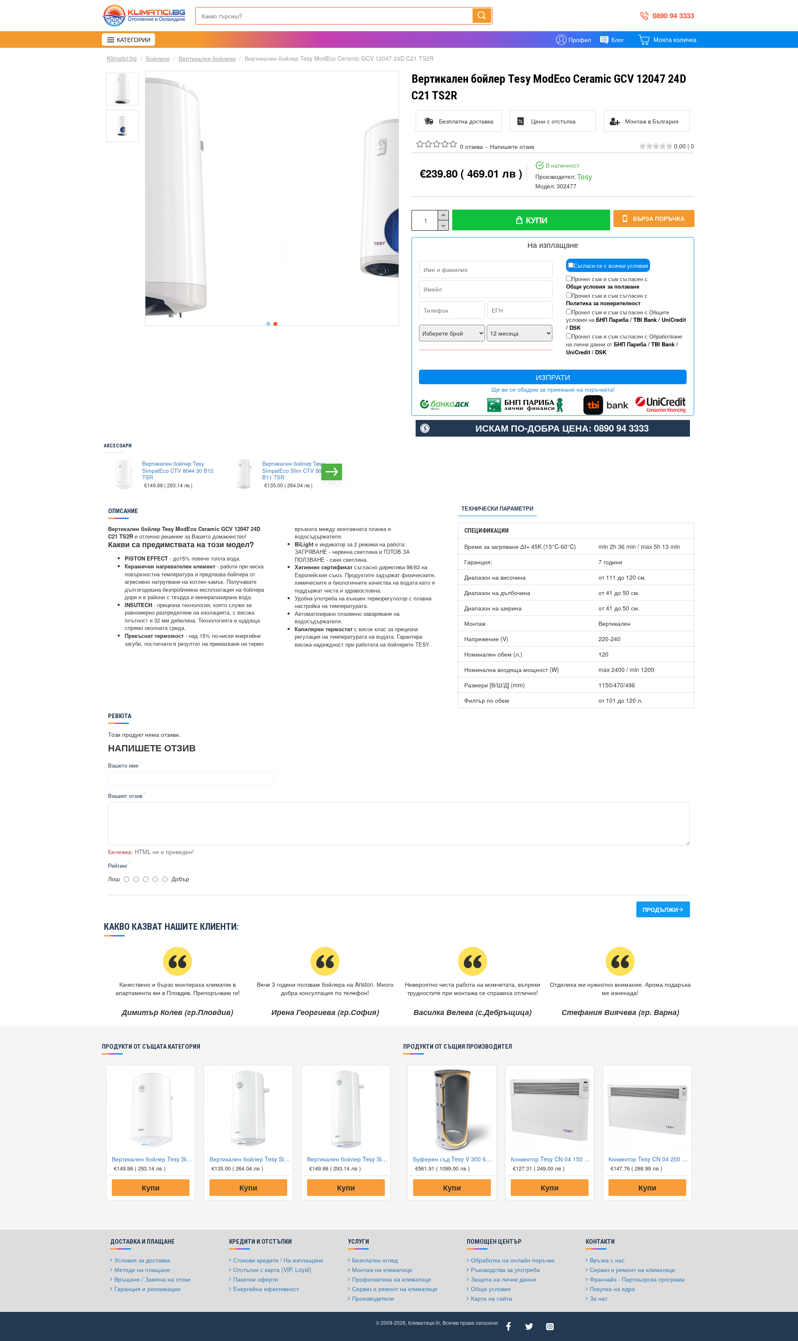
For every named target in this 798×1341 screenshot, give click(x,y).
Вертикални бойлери (207, 58)
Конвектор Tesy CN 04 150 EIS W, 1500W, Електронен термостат (551, 1159)
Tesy (584, 176)
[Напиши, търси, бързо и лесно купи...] (482, 15)
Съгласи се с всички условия (611, 265)
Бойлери (158, 58)
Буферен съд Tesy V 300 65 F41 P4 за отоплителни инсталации (453, 1159)
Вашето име (123, 765)
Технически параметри (497, 508)
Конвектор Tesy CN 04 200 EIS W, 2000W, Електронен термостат (649, 1159)
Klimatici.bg (122, 58)
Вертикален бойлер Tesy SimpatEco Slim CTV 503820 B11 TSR (297, 471)
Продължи (660, 909)
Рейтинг (118, 865)
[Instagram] (550, 1326)
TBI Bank (645, 320)
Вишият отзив (125, 796)
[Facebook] (508, 1326)
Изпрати (553, 377)
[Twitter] (529, 1326)
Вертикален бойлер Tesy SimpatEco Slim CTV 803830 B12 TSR (347, 1159)
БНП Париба (612, 320)
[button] (268, 324)
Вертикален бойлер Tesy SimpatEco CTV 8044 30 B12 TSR (177, 471)
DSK (575, 327)
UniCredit (674, 320)
